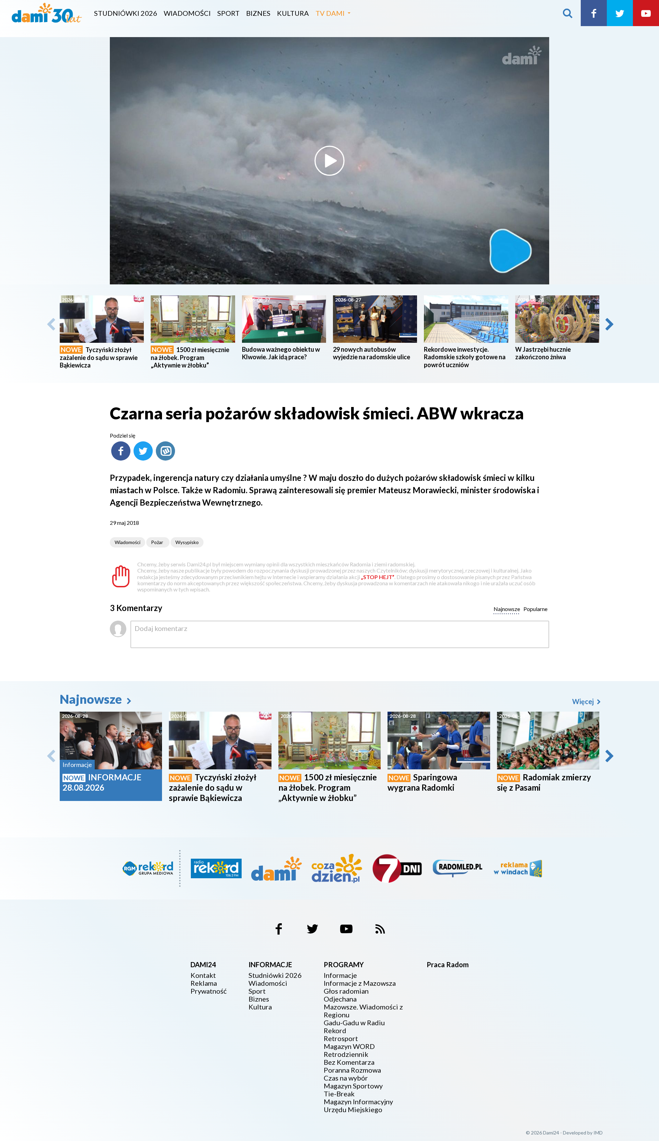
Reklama (203, 983)
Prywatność (208, 991)
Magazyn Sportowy (353, 1086)
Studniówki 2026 (125, 13)
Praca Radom (448, 964)
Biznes (258, 13)
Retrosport (341, 1038)
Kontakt (203, 975)
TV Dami (330, 13)
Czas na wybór (346, 1078)
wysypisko (187, 542)
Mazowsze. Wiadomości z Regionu (363, 1011)
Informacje (340, 975)
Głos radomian (346, 991)
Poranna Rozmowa (352, 1070)
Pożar (157, 542)
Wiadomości (187, 13)
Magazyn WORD (349, 1046)
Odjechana (340, 999)
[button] (609, 324)
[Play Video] (329, 160)
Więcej (583, 701)
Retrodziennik (346, 1054)
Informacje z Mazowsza (360, 983)
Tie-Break (339, 1094)
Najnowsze (92, 699)
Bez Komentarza (349, 1062)
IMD (598, 1133)
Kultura (293, 13)
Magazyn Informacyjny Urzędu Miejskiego (358, 1106)
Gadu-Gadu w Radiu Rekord (354, 1027)
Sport (228, 13)
